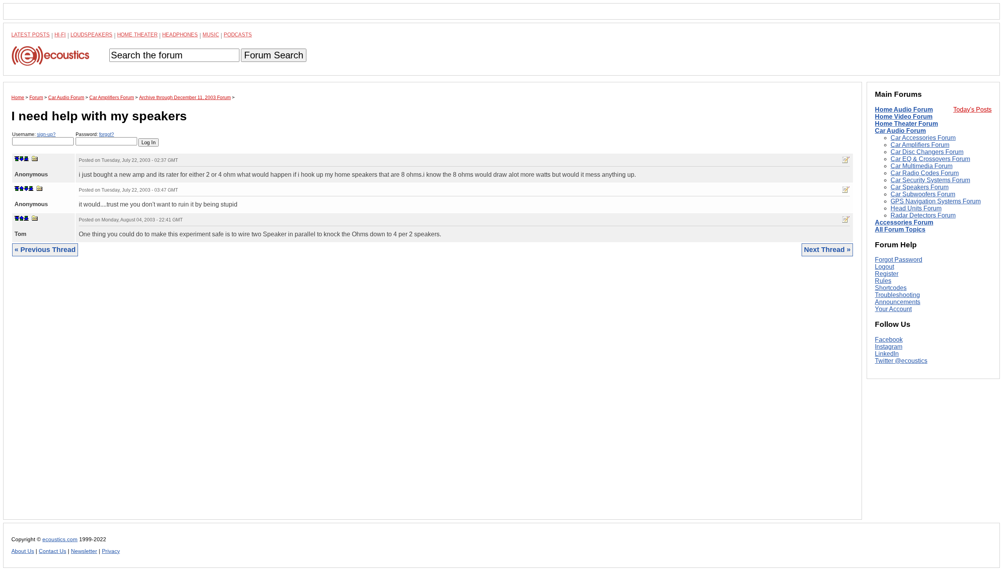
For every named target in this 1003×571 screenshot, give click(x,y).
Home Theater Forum (906, 123)
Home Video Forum (903, 116)
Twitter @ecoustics (901, 360)
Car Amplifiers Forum (920, 144)
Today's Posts (972, 109)
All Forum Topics (900, 229)
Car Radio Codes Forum (925, 173)
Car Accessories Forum (923, 137)
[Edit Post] (846, 160)
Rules (883, 280)
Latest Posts (30, 35)
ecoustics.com (60, 539)
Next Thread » (827, 250)
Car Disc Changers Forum (927, 152)
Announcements (897, 302)
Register (886, 273)
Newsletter (84, 551)
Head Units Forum (916, 208)
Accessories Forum (904, 222)
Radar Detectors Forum (923, 215)
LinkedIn (887, 353)
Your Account (893, 309)
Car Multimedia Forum (921, 166)
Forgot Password (898, 259)
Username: (34, 134)
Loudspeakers (91, 35)
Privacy (111, 551)
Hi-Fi (60, 35)
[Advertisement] (246, 393)
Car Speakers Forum (920, 187)
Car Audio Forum (900, 130)
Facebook (889, 339)
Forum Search (273, 55)
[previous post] (21, 188)
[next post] (21, 158)
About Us (22, 551)
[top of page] (16, 158)
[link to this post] (35, 158)
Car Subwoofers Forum (923, 194)
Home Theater (137, 35)
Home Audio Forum (904, 109)
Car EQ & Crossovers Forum (930, 159)
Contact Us (52, 551)
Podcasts (238, 35)
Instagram (888, 346)
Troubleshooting (897, 295)
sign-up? (46, 134)
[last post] (26, 158)
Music (211, 35)
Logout (884, 266)
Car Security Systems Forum (930, 180)
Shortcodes (891, 288)
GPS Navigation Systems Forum (936, 201)
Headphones (180, 35)
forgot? (106, 134)
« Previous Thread (45, 250)
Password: (95, 134)
